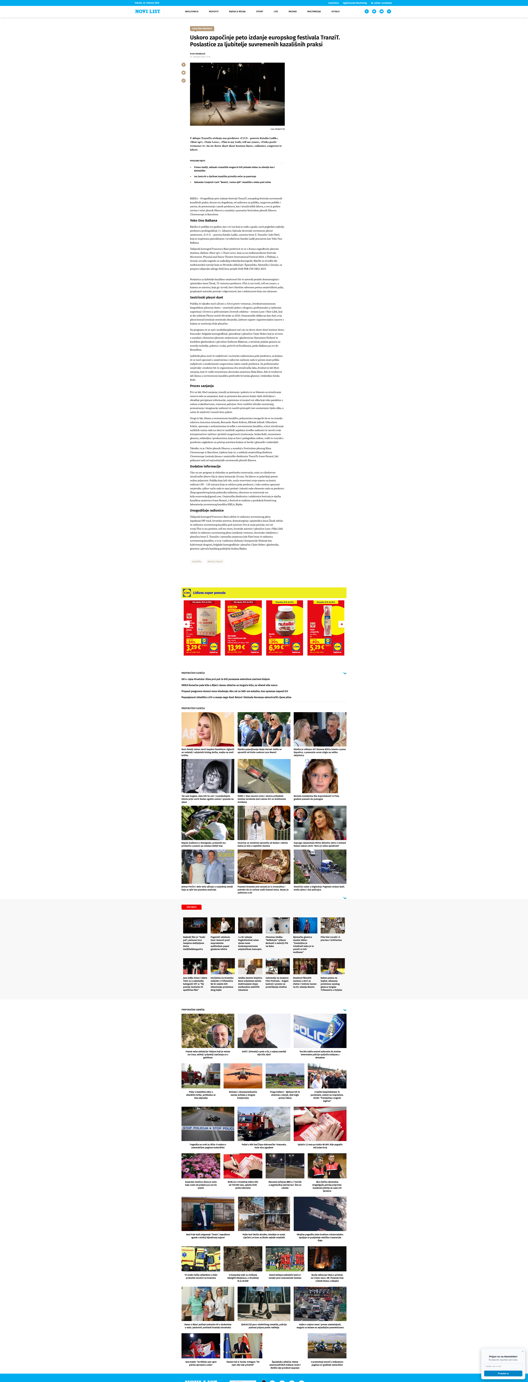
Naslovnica (191, 11)
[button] (341, 624)
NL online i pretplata (381, 3)
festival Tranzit (215, 561)
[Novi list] (147, 11)
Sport (259, 11)
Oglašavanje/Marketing (355, 3)
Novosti (213, 11)
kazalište (196, 561)
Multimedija (314, 11)
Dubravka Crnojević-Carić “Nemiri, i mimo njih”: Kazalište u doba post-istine (232, 182)
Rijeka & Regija (237, 11)
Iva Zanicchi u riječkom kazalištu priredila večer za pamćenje (225, 176)
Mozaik (293, 11)
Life (276, 11)
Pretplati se (503, 1373)
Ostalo (335, 11)
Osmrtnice (333, 3)
